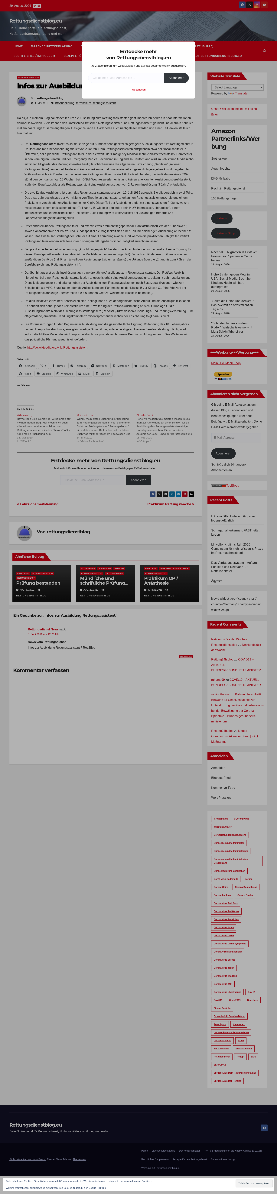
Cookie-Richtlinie (97, 1188)
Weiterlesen (139, 89)
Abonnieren (176, 77)
